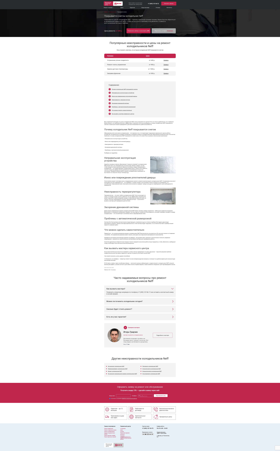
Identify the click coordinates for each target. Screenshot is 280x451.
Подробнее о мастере (162, 335)
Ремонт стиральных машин (110, 430)
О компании (122, 428)
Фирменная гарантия (124, 432)
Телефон (134, 395)
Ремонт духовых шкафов (109, 435)
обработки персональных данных (129, 398)
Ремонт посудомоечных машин (109, 433)
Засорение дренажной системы (120, 103)
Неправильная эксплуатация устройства (123, 92)
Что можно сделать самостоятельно (122, 110)
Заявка (166, 60)
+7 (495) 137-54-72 (153, 3)
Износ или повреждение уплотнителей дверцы (124, 96)
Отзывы (122, 431)
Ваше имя (112, 395)
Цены (121, 430)
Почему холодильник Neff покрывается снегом (125, 89)
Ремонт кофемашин (108, 428)
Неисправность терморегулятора (121, 99)
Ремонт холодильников (109, 431)
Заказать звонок (168, 3)
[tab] (140, 289)
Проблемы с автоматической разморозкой (123, 107)
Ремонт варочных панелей (110, 436)
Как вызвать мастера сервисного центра (123, 114)
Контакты (122, 434)
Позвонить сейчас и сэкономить (138, 31)
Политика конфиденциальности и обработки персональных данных (125, 437)
